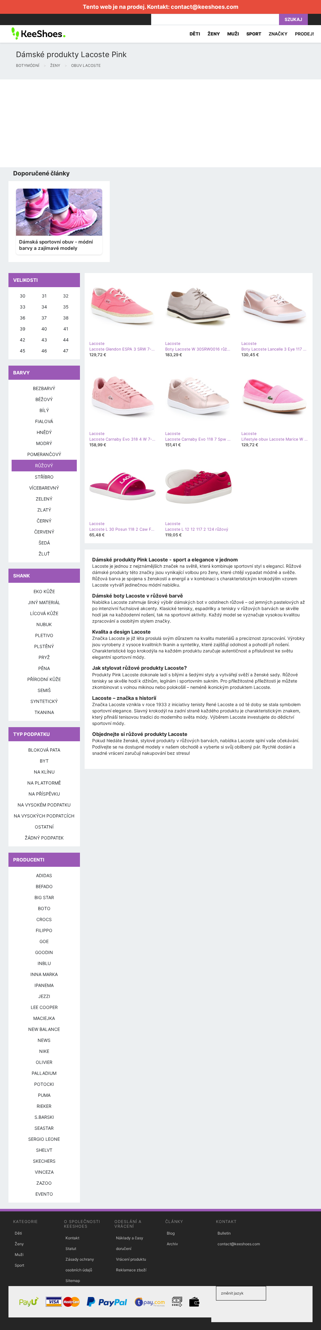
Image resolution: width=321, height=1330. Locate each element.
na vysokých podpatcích (44, 815)
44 (66, 339)
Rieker (44, 1106)
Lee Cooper (44, 1007)
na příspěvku (44, 793)
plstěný (44, 646)
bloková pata (44, 750)
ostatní (44, 826)
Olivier (44, 1062)
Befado (44, 886)
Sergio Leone (44, 1139)
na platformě (44, 783)
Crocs (44, 919)
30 (22, 295)
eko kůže (44, 591)
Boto (44, 908)
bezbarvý (44, 388)
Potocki (44, 1084)
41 (65, 328)
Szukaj (293, 19)
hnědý (44, 432)
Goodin (44, 952)
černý (44, 520)
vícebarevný (44, 488)
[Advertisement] (160, 123)
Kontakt (72, 1238)
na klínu (44, 772)
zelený (44, 498)
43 (44, 339)
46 (44, 350)
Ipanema (44, 985)
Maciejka (44, 1018)
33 (22, 306)
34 (44, 306)
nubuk (44, 624)
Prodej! (304, 33)
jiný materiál (44, 602)
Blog (171, 1233)
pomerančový (44, 454)
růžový (44, 465)
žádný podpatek (44, 837)
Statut (71, 1248)
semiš (44, 690)
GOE (44, 941)
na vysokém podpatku (44, 804)
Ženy (19, 1244)
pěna (44, 668)
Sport (19, 1265)
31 (44, 295)
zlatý (44, 509)
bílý (44, 410)
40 (44, 328)
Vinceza (44, 1172)
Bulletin (224, 1233)
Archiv (172, 1244)
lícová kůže (44, 613)
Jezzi (44, 996)
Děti (18, 1233)
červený (44, 531)
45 (22, 350)
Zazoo (44, 1183)
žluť (44, 553)
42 (22, 339)
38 (66, 317)
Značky (278, 33)
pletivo (44, 635)
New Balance (44, 1029)
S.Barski (44, 1117)
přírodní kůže (44, 679)
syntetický (44, 701)
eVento (44, 1194)
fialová (44, 421)
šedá (44, 542)
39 (22, 328)
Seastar (44, 1128)
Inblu (44, 963)
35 (66, 306)
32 (65, 295)
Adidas (44, 875)
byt (44, 761)
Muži (19, 1254)
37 (44, 317)
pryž (44, 657)
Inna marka (44, 974)
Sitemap (73, 1280)
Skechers (44, 1161)
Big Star (44, 897)
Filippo (44, 930)
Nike (44, 1051)
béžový (44, 399)
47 (65, 350)
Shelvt (44, 1150)
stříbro (44, 477)
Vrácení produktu (131, 1259)
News (44, 1040)
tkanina (44, 712)
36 (22, 317)
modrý (44, 443)
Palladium (44, 1073)
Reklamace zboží (131, 1270)
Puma (44, 1095)
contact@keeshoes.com (204, 6)
